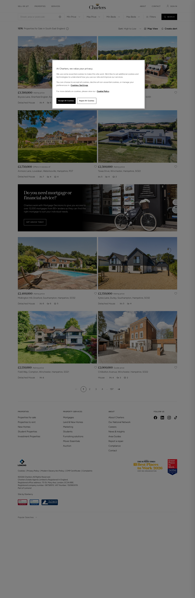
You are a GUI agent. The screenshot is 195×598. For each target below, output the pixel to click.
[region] (98, 84)
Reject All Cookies (86, 101)
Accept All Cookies (66, 101)
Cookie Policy (103, 91)
